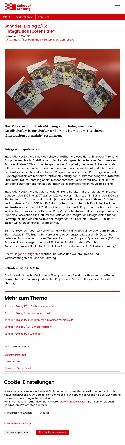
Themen (17, 39)
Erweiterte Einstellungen (18, 423)
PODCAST (44, 17)
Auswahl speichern (17, 432)
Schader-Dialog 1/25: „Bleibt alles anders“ (29, 306)
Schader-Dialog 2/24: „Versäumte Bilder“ (29, 313)
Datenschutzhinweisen (73, 401)
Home (8, 39)
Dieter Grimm (12, 361)
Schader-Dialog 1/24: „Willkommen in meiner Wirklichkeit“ (39, 320)
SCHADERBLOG (24, 17)
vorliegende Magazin (24, 254)
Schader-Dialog (65, 39)
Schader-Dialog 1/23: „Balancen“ (24, 334)
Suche (6, 17)
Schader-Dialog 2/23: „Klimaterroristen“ (28, 327)
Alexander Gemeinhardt (18, 368)
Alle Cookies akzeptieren (52, 432)
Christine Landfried (15, 354)
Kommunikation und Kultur (38, 39)
